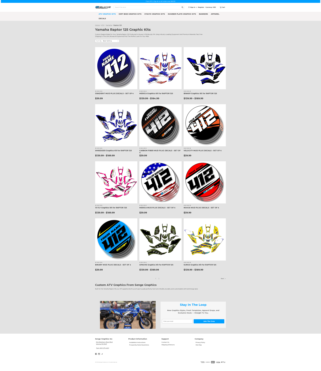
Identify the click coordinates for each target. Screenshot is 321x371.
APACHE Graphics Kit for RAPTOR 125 (156, 265)
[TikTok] (102, 354)
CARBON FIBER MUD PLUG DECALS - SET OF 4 (159, 152)
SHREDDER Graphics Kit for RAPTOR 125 (113, 151)
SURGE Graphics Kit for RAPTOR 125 (200, 265)
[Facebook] (96, 354)
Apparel (215, 14)
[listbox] (111, 41)
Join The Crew (209, 321)
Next (222, 278)
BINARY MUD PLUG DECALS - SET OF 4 (113, 265)
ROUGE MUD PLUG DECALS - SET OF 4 (201, 208)
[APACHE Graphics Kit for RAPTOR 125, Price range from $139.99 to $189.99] (160, 239)
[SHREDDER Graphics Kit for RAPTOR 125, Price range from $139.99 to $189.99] (116, 125)
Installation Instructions (137, 342)
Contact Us (165, 342)
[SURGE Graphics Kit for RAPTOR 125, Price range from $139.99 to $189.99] (205, 239)
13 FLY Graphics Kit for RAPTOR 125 (111, 208)
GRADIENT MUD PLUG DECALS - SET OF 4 (114, 93)
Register (201, 7)
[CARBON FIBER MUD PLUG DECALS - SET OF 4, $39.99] (160, 125)
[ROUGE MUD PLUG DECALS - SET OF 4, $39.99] (205, 182)
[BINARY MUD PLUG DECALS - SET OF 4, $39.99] (116, 239)
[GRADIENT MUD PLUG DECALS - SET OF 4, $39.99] (116, 68)
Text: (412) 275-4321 (102, 348)
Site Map (199, 345)
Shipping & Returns (168, 345)
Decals (102, 19)
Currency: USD (210, 7)
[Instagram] (99, 354)
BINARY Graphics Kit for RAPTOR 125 (200, 93)
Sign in (192, 7)
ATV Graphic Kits (107, 14)
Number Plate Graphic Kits (182, 14)
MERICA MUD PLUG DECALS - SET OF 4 (157, 208)
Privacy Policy (200, 342)
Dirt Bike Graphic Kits (130, 14)
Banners (203, 14)
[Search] (182, 7)
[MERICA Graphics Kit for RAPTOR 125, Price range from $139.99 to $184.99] (160, 68)
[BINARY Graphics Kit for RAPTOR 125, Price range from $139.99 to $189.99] (205, 68)
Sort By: (99, 41)
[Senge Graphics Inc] (103, 7)
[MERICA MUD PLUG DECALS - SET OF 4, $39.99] (160, 182)
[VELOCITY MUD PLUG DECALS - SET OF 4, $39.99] (205, 125)
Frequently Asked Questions (139, 345)
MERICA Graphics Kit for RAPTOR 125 (156, 93)
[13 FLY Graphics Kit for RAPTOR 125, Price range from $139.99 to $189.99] (116, 182)
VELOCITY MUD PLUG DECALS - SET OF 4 (203, 151)
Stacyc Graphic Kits (154, 14)
